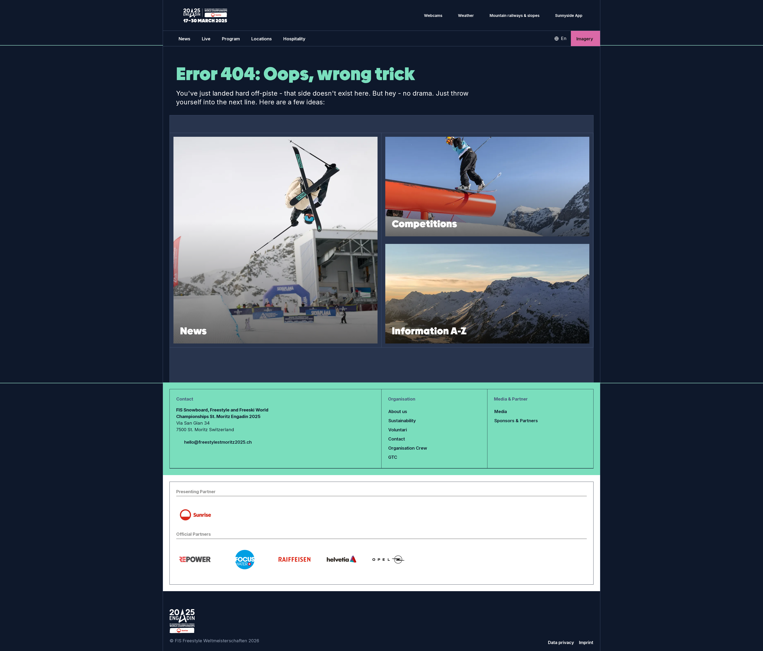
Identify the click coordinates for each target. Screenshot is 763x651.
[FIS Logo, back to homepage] (205, 15)
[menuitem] (184, 38)
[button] (206, 38)
